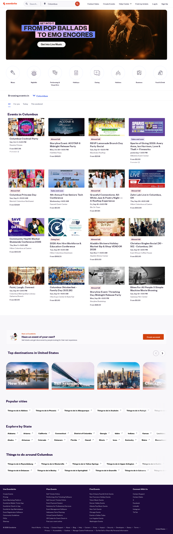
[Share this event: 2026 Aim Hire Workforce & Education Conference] (80, 232)
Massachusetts (161, 440)
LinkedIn (136, 506)
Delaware (58, 440)
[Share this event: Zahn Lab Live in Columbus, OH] (161, 184)
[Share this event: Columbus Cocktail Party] (40, 132)
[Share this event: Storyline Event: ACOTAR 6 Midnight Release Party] (80, 132)
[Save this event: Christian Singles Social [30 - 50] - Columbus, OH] (155, 232)
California (42, 433)
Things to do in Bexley (46, 470)
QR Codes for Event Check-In (56, 518)
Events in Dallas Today (97, 515)
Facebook (136, 503)
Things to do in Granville (106, 470)
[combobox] (60, 4)
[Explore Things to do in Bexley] (59, 470)
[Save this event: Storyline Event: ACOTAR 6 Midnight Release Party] (74, 132)
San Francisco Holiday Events (100, 497)
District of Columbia (83, 433)
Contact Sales (138, 497)
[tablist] (25, 105)
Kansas (145, 433)
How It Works (36, 527)
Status (129, 527)
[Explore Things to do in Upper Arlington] (137, 463)
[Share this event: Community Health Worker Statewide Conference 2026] (40, 232)
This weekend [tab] (37, 104)
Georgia (103, 433)
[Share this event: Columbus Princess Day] (40, 184)
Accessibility (57, 530)
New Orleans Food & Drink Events (101, 494)
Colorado (42, 440)
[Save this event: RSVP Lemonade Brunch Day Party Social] (115, 132)
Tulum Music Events (97, 500)
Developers (120, 527)
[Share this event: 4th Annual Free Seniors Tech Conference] (80, 184)
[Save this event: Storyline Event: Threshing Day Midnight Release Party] (115, 281)
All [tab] (9, 104)
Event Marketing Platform (12, 500)
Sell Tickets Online (53, 494)
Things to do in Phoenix (46, 410)
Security (110, 527)
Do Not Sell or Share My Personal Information (112, 530)
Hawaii (88, 440)
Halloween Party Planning (55, 512)
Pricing (5, 497)
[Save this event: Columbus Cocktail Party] (34, 132)
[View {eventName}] (26, 127)
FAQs (5, 518)
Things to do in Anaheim (107, 410)
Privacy (47, 530)
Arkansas (26, 440)
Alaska (11, 440)
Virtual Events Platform (54, 515)
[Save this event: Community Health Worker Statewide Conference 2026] (34, 232)
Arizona (26, 433)
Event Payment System (54, 503)
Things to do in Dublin (151, 463)
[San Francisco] (73, 387)
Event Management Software (56, 509)
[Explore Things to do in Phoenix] (59, 410)
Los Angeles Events (96, 518)
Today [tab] (25, 104)
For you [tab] (17, 104)
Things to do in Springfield (75, 470)
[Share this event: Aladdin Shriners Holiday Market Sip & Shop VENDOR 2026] (121, 232)
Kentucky (129, 440)
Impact (102, 527)
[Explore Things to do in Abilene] (30, 410)
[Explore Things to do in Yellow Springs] (101, 463)
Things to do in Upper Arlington (120, 463)
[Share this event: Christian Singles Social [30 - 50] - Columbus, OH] (161, 232)
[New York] (27, 387)
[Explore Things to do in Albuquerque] (92, 410)
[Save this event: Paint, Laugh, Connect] (34, 281)
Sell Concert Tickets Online (56, 500)
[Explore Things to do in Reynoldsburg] (36, 463)
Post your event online (54, 521)
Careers (87, 527)
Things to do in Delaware (18, 470)
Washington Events (96, 521)
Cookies (67, 530)
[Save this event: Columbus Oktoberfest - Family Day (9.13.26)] (74, 281)
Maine (144, 440)
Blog (74, 527)
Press (95, 527)
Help (80, 527)
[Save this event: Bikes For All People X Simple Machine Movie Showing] (155, 281)
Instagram (136, 509)
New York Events (95, 509)
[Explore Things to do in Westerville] (67, 463)
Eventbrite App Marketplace (13, 509)
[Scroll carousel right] (162, 353)
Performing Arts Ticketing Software (59, 497)
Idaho (117, 433)
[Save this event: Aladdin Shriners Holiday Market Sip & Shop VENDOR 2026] (115, 232)
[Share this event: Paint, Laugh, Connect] (40, 281)
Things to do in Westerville (52, 463)
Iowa (115, 440)
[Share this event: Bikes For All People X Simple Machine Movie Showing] (161, 281)
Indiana (131, 433)
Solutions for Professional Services (58, 506)
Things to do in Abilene (18, 410)
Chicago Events (95, 512)
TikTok (135, 512)
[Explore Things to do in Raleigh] (149, 410)
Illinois (102, 440)
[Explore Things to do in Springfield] (90, 470)
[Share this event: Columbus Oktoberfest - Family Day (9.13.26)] (80, 281)
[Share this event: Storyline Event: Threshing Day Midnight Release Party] (121, 281)
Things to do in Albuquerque (76, 410)
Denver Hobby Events (97, 503)
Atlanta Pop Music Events (99, 506)
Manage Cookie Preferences (83, 530)
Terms (136, 527)
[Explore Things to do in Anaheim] (121, 410)
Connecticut (60, 433)
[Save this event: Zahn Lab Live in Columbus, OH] (155, 184)
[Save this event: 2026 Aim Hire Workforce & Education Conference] (74, 232)
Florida (74, 440)
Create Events (8, 494)
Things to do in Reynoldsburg (20, 463)
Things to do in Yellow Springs (85, 463)
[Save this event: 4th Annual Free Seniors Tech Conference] (74, 184)
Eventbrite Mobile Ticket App (13, 503)
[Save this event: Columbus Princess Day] (34, 184)
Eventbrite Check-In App (11, 506)
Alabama (11, 433)
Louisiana (161, 433)
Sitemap (6, 521)
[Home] (10, 4)
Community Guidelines (11, 515)
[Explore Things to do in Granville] (119, 470)
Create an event (153, 336)
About (68, 527)
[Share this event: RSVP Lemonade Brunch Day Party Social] (121, 132)
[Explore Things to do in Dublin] (164, 463)
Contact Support (139, 494)
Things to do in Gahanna (135, 470)
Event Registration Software (13, 512)
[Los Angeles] (118, 387)
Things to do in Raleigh (136, 410)
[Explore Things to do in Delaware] (32, 470)
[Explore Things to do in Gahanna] (148, 470)
